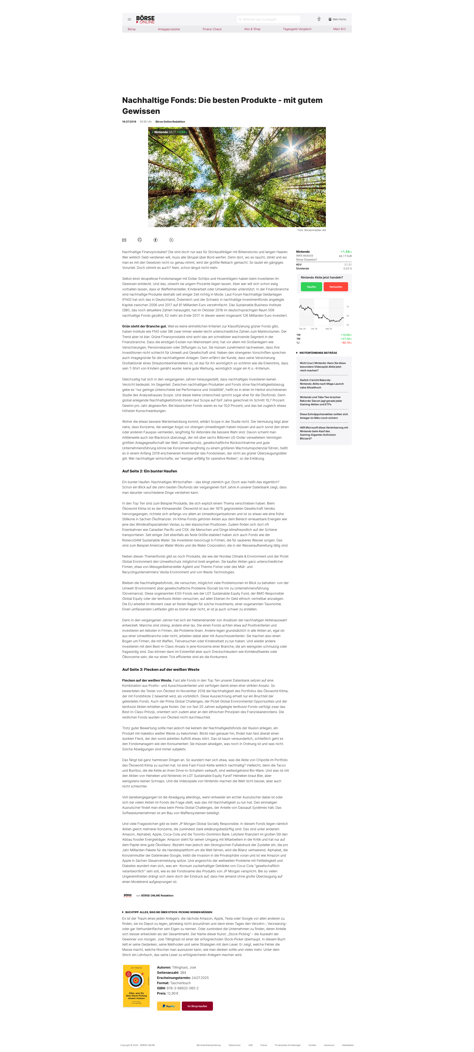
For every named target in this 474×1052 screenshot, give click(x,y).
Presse (264, 1045)
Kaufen (311, 286)
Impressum (329, 1045)
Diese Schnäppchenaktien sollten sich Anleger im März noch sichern (324, 416)
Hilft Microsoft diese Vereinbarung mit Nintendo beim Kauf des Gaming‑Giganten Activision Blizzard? (324, 433)
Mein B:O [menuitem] (339, 29)
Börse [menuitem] (132, 29)
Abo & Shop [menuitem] (252, 29)
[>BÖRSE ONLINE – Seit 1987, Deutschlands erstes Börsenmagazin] (145, 19)
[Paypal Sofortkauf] (168, 1006)
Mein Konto (339, 19)
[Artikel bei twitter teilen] (171, 239)
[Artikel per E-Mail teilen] (124, 240)
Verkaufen (335, 286)
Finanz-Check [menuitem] (212, 29)
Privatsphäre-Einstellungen (288, 1045)
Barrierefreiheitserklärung (209, 1045)
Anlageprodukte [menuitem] (169, 29)
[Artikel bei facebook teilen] (155, 239)
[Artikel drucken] (140, 239)
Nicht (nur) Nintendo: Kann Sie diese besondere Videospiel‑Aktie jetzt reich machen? (323, 366)
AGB (250, 1045)
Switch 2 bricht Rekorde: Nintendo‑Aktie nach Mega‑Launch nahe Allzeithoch (322, 383)
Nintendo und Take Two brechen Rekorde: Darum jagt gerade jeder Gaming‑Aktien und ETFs (321, 400)
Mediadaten (348, 1045)
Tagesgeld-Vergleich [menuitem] (297, 29)
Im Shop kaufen (197, 1006)
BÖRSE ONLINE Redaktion (157, 895)
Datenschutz (235, 1045)
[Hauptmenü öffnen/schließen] (129, 19)
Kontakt (312, 1045)
